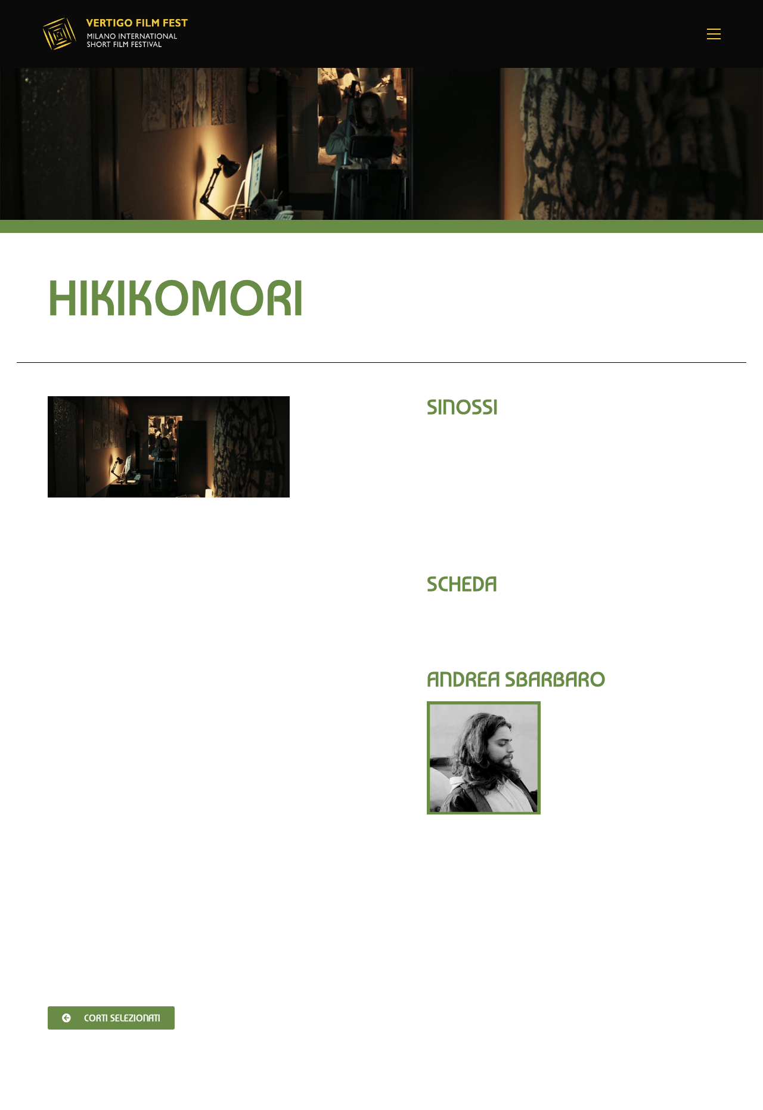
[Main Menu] (713, 34)
